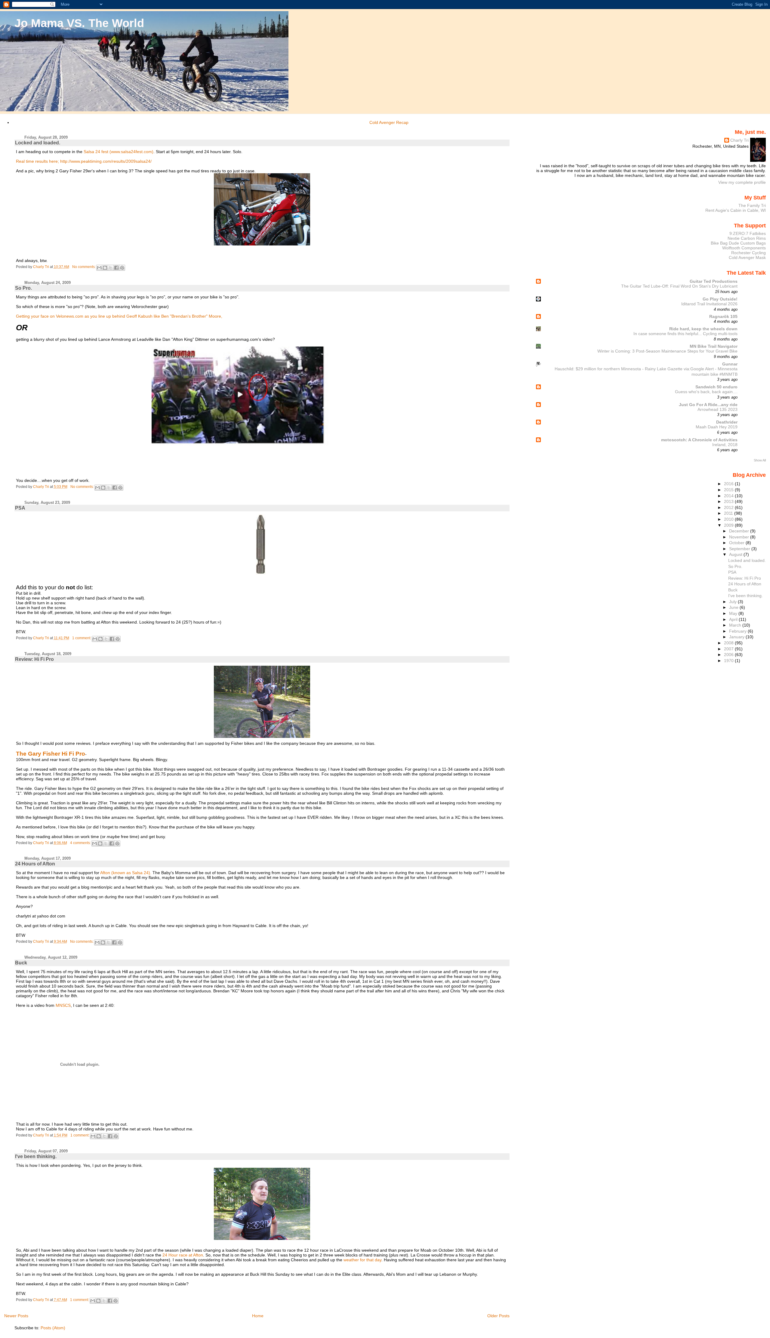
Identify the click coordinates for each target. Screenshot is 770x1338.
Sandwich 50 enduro (716, 386)
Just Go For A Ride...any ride (708, 404)
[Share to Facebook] (116, 268)
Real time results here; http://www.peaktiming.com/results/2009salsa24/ (84, 161)
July (733, 601)
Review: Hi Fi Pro (34, 659)
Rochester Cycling (748, 252)
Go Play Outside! (720, 299)
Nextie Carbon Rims (747, 238)
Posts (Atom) (53, 1327)
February (738, 631)
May (733, 613)
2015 (729, 489)
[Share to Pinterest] (122, 268)
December (739, 531)
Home (257, 1315)
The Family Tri (752, 205)
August (736, 554)
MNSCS (63, 1005)
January (737, 636)
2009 (729, 525)
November (739, 537)
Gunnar (730, 364)
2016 (729, 483)
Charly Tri (739, 140)
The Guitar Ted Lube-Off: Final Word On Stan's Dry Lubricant (679, 286)
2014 (729, 495)
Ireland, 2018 (725, 444)
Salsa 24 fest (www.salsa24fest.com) (118, 151)
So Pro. (23, 288)
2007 (729, 648)
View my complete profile (742, 182)
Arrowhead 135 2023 (718, 409)
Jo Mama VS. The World (79, 23)
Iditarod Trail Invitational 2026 (709, 304)
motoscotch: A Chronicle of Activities (699, 439)
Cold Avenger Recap (388, 122)
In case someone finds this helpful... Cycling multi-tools (685, 333)
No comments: (84, 267)
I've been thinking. (36, 1156)
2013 (729, 501)
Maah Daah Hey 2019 (717, 427)
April (734, 619)
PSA (20, 507)
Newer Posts (16, 1315)
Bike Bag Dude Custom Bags (738, 243)
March (735, 625)
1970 (729, 660)
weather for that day (362, 1259)
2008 (729, 642)
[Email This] (99, 268)
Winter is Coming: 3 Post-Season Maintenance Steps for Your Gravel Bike (667, 351)
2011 (729, 513)
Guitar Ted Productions (714, 281)
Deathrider (727, 422)
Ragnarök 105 (723, 316)
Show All (760, 460)
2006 (729, 654)
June (734, 607)
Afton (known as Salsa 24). (126, 872)
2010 (729, 519)
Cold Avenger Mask (747, 257)
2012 (729, 507)
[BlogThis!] (105, 268)
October (737, 542)
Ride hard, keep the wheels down (703, 328)
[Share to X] (111, 268)
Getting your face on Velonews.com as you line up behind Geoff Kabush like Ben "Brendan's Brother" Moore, (119, 316)
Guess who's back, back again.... (706, 392)
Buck (21, 962)
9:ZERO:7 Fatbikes (747, 233)
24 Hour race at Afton (182, 1255)
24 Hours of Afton (35, 863)
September (740, 548)
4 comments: (81, 843)
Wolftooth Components (744, 247)
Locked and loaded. (37, 142)
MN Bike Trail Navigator (714, 346)
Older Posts (498, 1315)
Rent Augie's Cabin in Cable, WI (735, 210)
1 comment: (82, 638)
